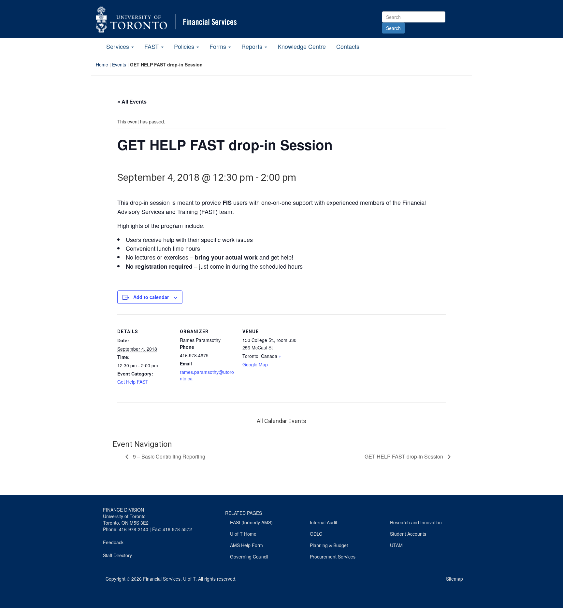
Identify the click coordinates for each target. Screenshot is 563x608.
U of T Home (243, 533)
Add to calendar (151, 297)
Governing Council (249, 556)
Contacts (347, 46)
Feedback (113, 542)
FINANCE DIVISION (123, 509)
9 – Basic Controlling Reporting (168, 456)
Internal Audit (323, 522)
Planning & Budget (329, 545)
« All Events (132, 101)
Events (119, 64)
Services (118, 46)
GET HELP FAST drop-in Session (404, 456)
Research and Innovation (416, 522)
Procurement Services (332, 556)
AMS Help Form (246, 545)
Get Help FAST (132, 381)
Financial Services (161, 578)
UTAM (396, 545)
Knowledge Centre (302, 46)
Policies (185, 46)
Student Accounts (408, 533)
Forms (218, 46)
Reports (252, 46)
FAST (152, 46)
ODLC (316, 533)
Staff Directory (117, 555)
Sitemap (454, 578)
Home (102, 64)
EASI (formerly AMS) (251, 522)
